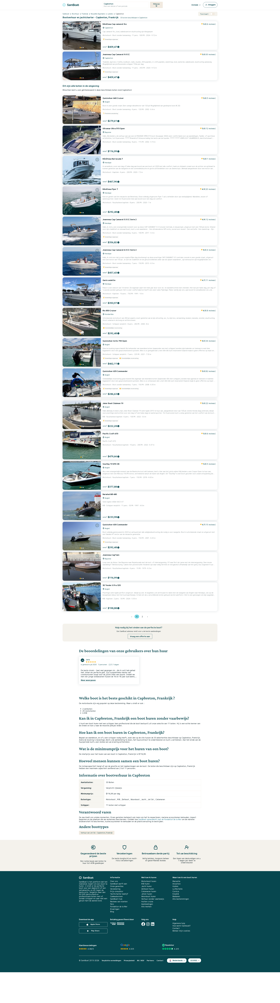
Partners (150, 960)
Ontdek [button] (194, 4)
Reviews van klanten (119, 901)
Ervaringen (114, 909)
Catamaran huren (148, 891)
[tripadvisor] (168, 945)
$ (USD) (194, 960)
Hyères (175, 886)
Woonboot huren (148, 896)
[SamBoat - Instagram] (148, 924)
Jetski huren (146, 894)
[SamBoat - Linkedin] (153, 924)
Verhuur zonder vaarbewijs (152, 899)
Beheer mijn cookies (181, 931)
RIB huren (145, 884)
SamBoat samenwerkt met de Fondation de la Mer (159, 819)
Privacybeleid (129, 960)
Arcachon (176, 884)
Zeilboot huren (147, 889)
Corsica (175, 891)
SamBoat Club (116, 899)
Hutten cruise (147, 901)
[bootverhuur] (71, 4)
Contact (176, 928)
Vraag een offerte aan (140, 636)
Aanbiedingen (147, 904)
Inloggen (212, 4)
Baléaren (176, 896)
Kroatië (175, 894)
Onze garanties (116, 886)
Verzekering (115, 889)
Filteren (156, 4)
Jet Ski (151, 799)
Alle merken (146, 906)
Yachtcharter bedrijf (119, 894)
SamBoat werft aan (118, 884)
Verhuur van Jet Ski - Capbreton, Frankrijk (97, 833)
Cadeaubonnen (116, 896)
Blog (112, 911)
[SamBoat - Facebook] (143, 924)
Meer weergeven (88, 680)
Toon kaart (204, 14)
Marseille (176, 881)
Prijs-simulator (116, 891)
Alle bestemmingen (180, 899)
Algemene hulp (178, 923)
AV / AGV (140, 960)
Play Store (95, 931)
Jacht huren (146, 886)
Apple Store (95, 924)
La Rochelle (177, 889)
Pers (112, 904)
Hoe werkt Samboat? (181, 926)
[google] (125, 945)
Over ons (114, 881)
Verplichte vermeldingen (111, 960)
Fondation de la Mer (118, 906)
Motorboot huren (148, 881)
